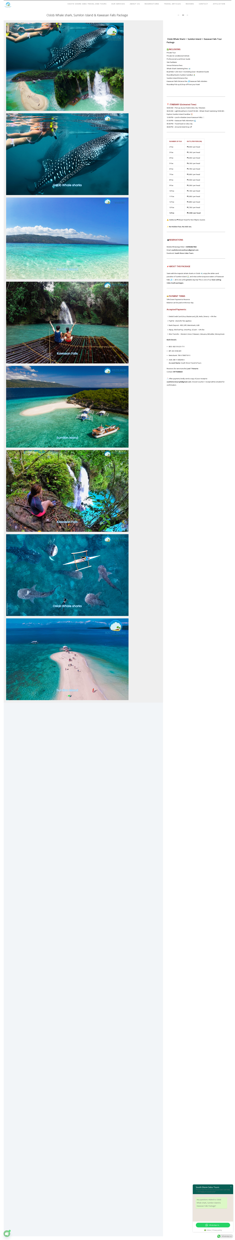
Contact (203, 4)
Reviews (190, 4)
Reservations (152, 4)
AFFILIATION (219, 4)
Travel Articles (172, 4)
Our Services (118, 4)
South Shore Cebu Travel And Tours (87, 4)
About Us (135, 4)
